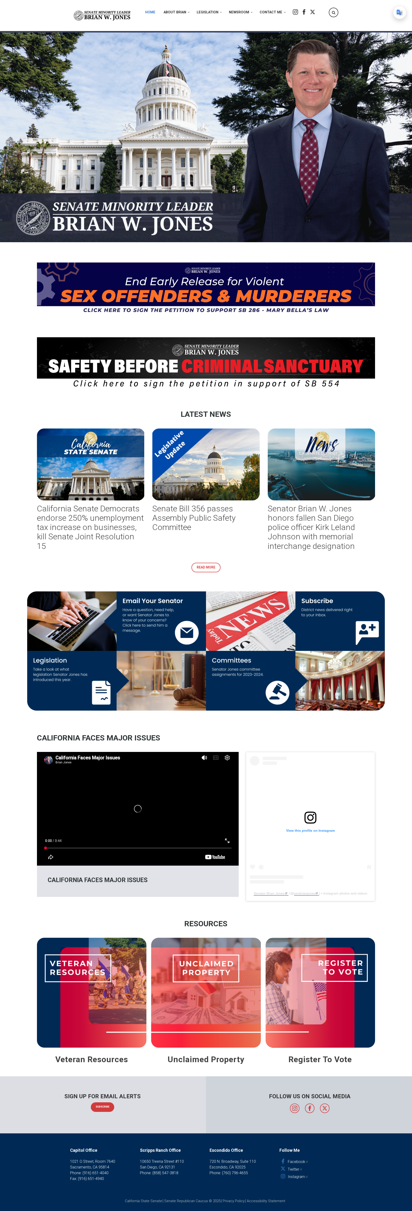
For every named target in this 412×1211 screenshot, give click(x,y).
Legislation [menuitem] (207, 12)
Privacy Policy (234, 1201)
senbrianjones (304, 893)
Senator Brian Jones (269, 893)
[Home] (102, 15)
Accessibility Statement (266, 1201)
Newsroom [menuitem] (239, 12)
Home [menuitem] (150, 12)
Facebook (304, 12)
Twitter (312, 12)
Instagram (295, 12)
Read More (206, 567)
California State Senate (143, 1201)
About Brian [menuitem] (175, 12)
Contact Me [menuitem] (271, 12)
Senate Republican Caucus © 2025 (192, 1201)
